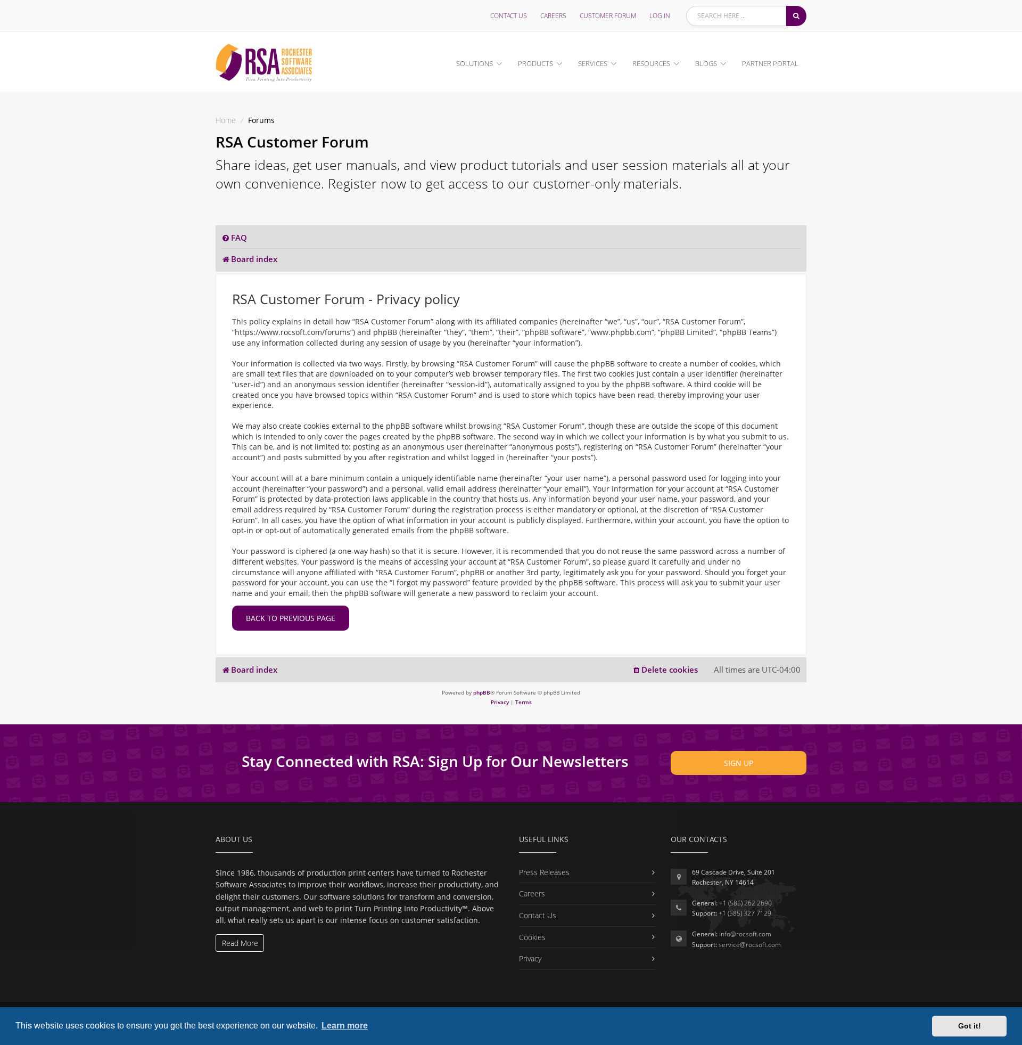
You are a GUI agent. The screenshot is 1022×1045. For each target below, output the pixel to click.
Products (535, 63)
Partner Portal (770, 63)
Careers (553, 15)
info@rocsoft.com (745, 933)
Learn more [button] (345, 1025)
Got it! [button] (969, 1026)
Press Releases (544, 872)
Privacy (530, 958)
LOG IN (659, 15)
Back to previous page (290, 618)
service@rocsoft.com (750, 944)
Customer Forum (608, 15)
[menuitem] (234, 238)
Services (592, 63)
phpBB (481, 692)
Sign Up (738, 763)
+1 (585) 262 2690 (745, 903)
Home (226, 120)
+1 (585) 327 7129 (745, 913)
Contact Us (508, 15)
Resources (651, 63)
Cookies (532, 937)
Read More (240, 943)
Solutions (474, 63)
